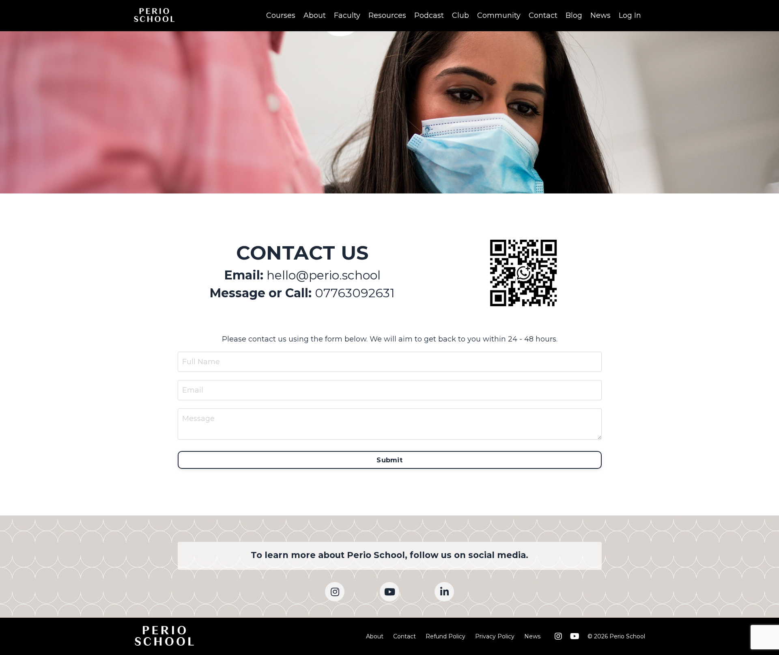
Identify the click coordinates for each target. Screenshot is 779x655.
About (314, 15)
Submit (389, 460)
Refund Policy (445, 636)
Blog (574, 15)
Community (499, 15)
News (600, 15)
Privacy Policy (494, 636)
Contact (543, 15)
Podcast (429, 15)
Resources (387, 15)
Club (460, 15)
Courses (280, 15)
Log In (630, 15)
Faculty (347, 15)
